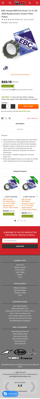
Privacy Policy (20, 270)
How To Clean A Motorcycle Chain (20, 316)
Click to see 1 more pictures (20, 74)
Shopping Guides (20, 302)
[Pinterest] (10, 118)
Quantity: (4, 103)
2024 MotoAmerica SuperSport (20, 320)
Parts (20, 295)
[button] (10, 394)
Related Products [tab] (20, 171)
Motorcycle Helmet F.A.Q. (20, 308)
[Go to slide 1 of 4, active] (15, 220)
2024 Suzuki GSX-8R (20, 336)
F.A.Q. (20, 277)
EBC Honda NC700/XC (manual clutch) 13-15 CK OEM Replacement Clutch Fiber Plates (29, 204)
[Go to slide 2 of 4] (18, 220)
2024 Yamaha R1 (20, 343)
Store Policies (20, 272)
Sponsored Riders (20, 290)
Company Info (20, 261)
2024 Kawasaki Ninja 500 (20, 331)
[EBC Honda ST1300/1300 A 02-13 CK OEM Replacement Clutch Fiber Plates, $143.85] (10, 185)
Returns (20, 274)
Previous (3, 196)
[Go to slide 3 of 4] (21, 220)
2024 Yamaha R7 (20, 341)
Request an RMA (20, 293)
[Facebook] (2, 118)
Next (37, 196)
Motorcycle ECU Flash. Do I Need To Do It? (20, 311)
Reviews (20, 129)
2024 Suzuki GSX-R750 (20, 339)
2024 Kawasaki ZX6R (20, 334)
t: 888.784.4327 (20, 372)
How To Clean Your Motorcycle (20, 313)
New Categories (20, 327)
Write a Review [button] (29, 19)
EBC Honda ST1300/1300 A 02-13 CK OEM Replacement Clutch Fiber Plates (10, 203)
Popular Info (20, 284)
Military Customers (20, 288)
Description (20, 124)
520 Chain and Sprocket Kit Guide (20, 318)
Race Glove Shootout (20, 306)
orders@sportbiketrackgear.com (20, 376)
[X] (6, 118)
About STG (20, 265)
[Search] (10, 2)
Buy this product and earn (16, 111)
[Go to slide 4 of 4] (25, 220)
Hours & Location (20, 267)
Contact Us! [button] (12, 394)
